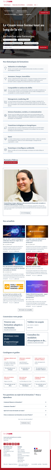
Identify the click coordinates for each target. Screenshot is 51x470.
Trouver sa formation (22, 10)
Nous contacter (21, 451)
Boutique (20, 454)
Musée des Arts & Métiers (23, 455)
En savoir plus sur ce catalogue (10, 369)
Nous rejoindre (21, 449)
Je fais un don (7, 454)
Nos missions (7, 449)
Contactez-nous (44, 12)
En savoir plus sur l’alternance (25, 369)
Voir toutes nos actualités (25, 310)
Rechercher (43, 47)
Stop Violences (21, 460)
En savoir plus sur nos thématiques (25, 385)
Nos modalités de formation (10, 343)
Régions (21, 14)
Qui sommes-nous (8, 446)
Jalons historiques (8, 448)
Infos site (6, 464)
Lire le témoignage (25, 212)
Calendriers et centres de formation (35, 342)
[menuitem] (7, 5)
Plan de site (20, 461)
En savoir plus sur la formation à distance (41, 369)
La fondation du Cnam (9, 451)
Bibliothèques (21, 457)
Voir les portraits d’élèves (11, 162)
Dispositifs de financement (10, 329)
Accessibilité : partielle (36, 464)
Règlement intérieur (13, 464)
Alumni (5, 452)
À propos (20, 446)
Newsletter (44, 464)
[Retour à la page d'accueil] (7, 1)
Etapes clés (30, 327)
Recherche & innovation (10, 14)
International (20, 458)
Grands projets (7, 455)
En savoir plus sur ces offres (10, 385)
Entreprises (28, 14)
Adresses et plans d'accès (24, 452)
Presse (19, 448)
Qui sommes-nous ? (9, 10)
